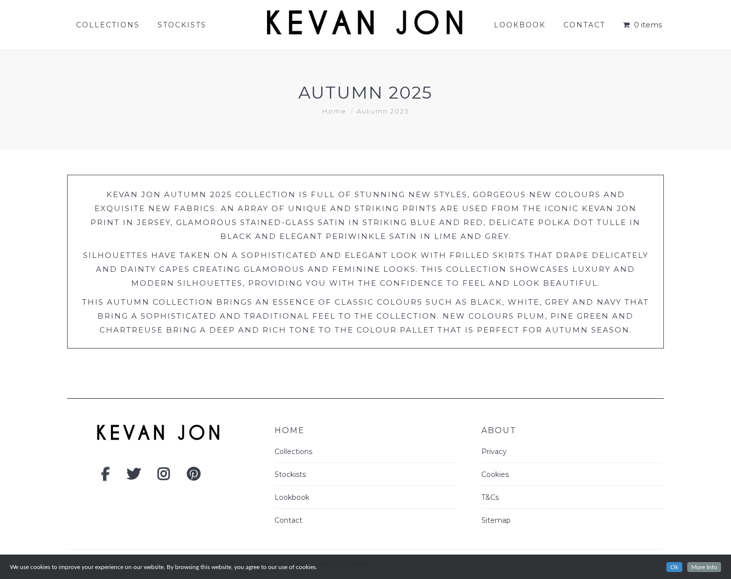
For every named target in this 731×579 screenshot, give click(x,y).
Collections (293, 451)
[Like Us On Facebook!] (105, 476)
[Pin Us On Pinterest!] (193, 476)
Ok (674, 567)
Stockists (290, 474)
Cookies (495, 474)
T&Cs (490, 497)
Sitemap (496, 520)
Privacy (494, 451)
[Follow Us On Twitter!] (134, 476)
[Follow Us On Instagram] (164, 476)
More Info (704, 567)
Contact (288, 520)
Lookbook (291, 497)
